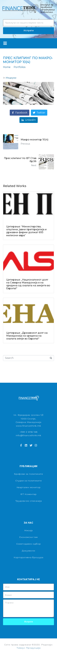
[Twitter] (31, 445)
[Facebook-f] (21, 445)
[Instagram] (35, 445)
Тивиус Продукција (29, 647)
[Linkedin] (26, 445)
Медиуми (11, 77)
